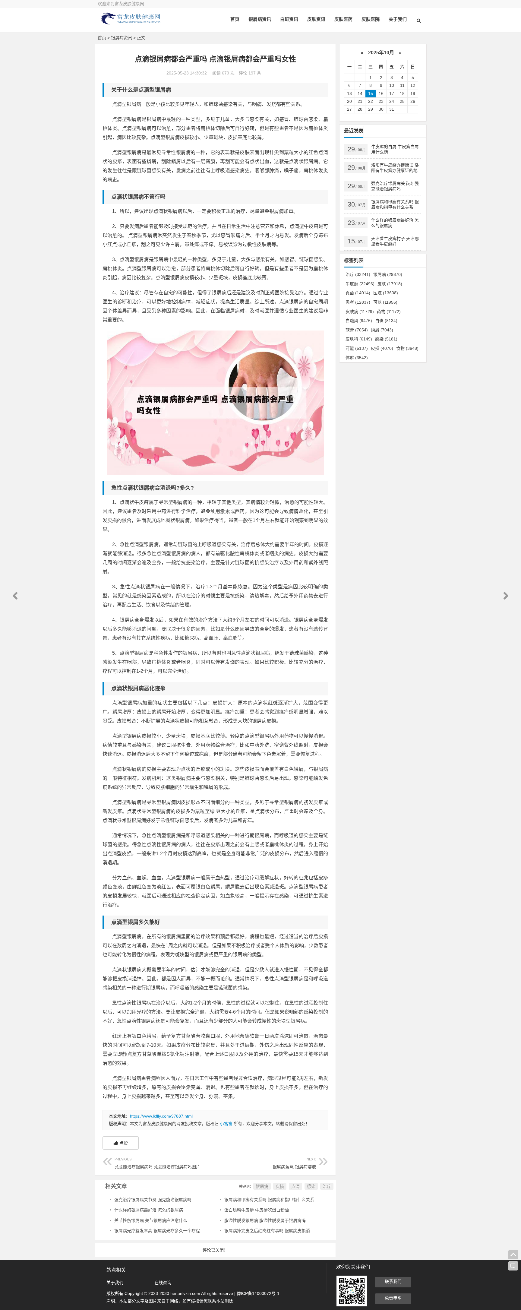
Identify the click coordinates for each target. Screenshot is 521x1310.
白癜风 (359, 320)
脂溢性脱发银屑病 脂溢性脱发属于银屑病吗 (265, 1220)
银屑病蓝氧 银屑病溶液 (294, 1163)
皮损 (280, 1186)
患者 (358, 302)
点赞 (123, 1143)
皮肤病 (360, 311)
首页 (234, 19)
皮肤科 (359, 339)
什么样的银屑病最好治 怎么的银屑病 (148, 1209)
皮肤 (389, 283)
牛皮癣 (360, 283)
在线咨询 (162, 1282)
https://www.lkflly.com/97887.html (161, 1116)
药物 (389, 311)
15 (370, 93)
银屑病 (262, 1186)
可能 (357, 348)
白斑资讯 (289, 19)
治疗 (327, 1186)
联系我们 (393, 1281)
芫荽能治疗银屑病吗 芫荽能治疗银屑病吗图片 (157, 1163)
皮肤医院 (371, 19)
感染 (311, 1186)
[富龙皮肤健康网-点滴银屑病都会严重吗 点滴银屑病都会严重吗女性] (131, 23)
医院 (385, 292)
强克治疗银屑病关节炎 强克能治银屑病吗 (152, 1199)
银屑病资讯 (259, 19)
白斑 (386, 320)
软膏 (357, 330)
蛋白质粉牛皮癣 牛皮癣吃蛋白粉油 (256, 1209)
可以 (385, 302)
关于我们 (398, 19)
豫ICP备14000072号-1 (258, 1293)
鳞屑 (382, 330)
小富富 (226, 1123)
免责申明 (393, 1298)
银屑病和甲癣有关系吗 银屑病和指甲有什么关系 (269, 1199)
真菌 (358, 292)
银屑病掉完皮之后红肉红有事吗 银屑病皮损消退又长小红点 (279, 1230)
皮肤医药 (343, 19)
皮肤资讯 (316, 19)
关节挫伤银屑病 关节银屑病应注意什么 (150, 1220)
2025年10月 (381, 52)
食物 (407, 348)
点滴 (295, 1186)
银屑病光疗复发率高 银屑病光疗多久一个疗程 (157, 1230)
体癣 (357, 357)
